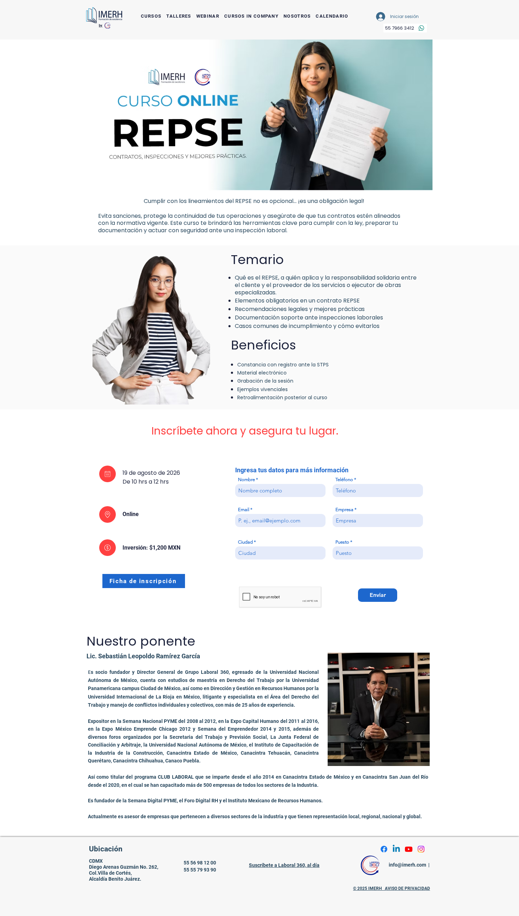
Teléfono (344, 479)
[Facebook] (384, 849)
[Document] (107, 474)
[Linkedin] (396, 849)
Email (243, 509)
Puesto (342, 542)
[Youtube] (408, 849)
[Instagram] (421, 849)
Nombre (246, 479)
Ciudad (245, 542)
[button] (151, 16)
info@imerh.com (407, 865)
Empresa (344, 509)
